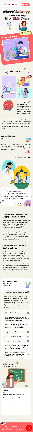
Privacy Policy (6, 428)
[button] (16, 62)
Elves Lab (24, 430)
